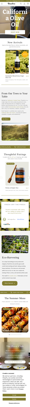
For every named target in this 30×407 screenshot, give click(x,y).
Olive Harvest (9, 283)
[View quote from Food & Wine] (21, 219)
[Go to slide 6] (15, 334)
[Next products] (28, 66)
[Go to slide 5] (14, 334)
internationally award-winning (16, 107)
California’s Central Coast (13, 100)
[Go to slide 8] (18, 334)
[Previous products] (1, 66)
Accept (14, 395)
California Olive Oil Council (8, 112)
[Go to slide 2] (10, 334)
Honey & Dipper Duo (11, 188)
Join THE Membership (15, 362)
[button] (2, 3)
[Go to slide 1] (9, 334)
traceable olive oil (13, 276)
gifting (13, 157)
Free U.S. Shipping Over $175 (15, 1)
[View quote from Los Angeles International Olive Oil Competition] (4, 219)
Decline (14, 399)
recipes (12, 302)
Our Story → (6, 119)
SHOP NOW (15, 32)
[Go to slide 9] (19, 334)
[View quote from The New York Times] (12, 219)
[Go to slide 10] (20, 334)
